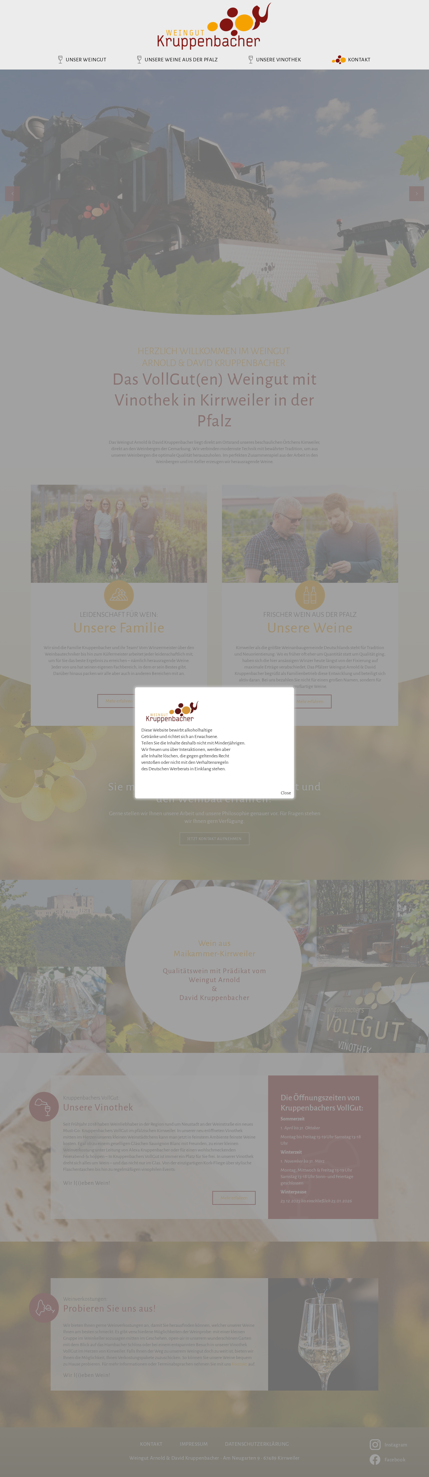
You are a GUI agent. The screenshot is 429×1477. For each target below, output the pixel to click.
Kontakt (359, 59)
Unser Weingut (86, 59)
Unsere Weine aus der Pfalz (181, 59)
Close (286, 792)
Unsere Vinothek (278, 59)
